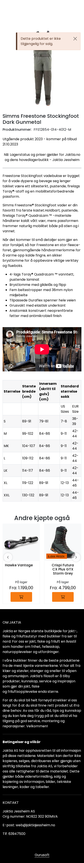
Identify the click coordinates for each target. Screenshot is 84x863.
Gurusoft (42, 854)
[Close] (75, 39)
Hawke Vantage (19, 565)
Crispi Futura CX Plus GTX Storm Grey (63, 569)
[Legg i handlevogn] (21, 597)
